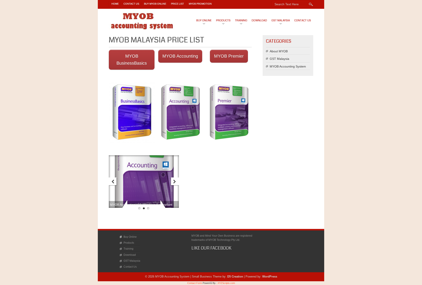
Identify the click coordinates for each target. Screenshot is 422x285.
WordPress (269, 276)
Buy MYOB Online (155, 3)
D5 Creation (235, 276)
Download (259, 20)
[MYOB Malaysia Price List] (132, 112)
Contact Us (131, 3)
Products (223, 20)
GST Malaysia (280, 20)
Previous (113, 181)
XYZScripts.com (226, 283)
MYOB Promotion (200, 3)
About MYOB (279, 51)
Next (174, 181)
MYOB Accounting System (288, 66)
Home (115, 3)
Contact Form (194, 283)
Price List (177, 3)
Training (241, 20)
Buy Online (204, 20)
